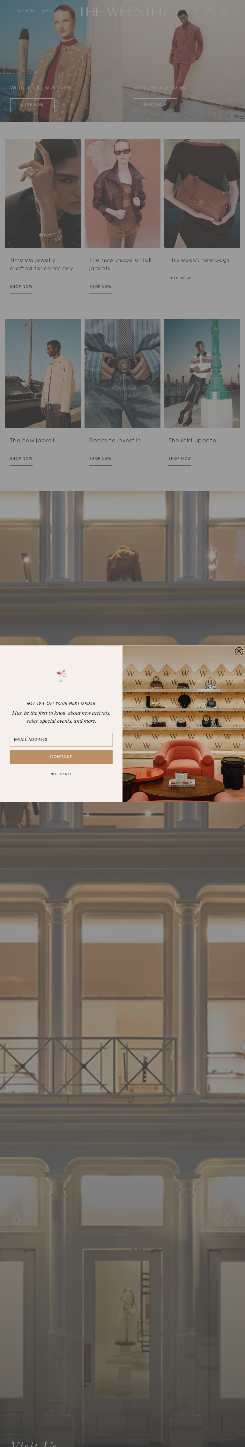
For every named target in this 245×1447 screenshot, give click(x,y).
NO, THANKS (61, 773)
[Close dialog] (239, 651)
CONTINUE (61, 757)
